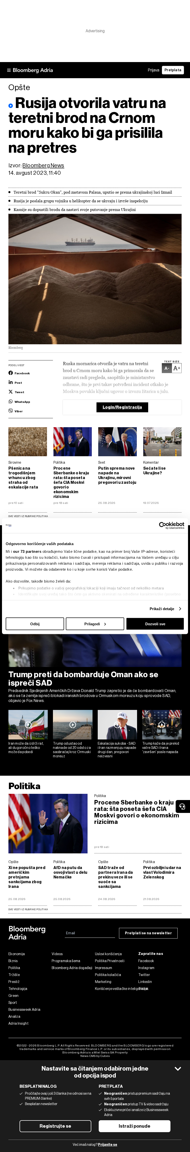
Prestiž (14, 982)
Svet (101, 462)
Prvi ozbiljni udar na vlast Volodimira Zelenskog (162, 872)
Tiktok (143, 989)
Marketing (103, 982)
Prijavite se (107, 1145)
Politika (59, 462)
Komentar (151, 462)
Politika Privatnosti (109, 961)
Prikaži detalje (162, 609)
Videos (57, 954)
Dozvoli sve (155, 624)
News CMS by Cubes (95, 1056)
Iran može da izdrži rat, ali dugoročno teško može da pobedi (26, 747)
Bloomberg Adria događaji (72, 968)
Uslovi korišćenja (108, 954)
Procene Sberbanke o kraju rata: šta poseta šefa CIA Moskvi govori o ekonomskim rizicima (71, 482)
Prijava (153, 70)
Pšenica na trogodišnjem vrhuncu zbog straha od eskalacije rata (23, 477)
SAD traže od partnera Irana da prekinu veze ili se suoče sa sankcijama (115, 877)
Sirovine (14, 462)
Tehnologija (17, 989)
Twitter (144, 975)
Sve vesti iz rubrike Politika (28, 516)
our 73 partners (27, 551)
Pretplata (173, 70)
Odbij (35, 624)
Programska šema (66, 961)
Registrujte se (55, 1126)
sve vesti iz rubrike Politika (28, 909)
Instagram (146, 968)
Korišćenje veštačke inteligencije (116, 989)
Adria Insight (18, 1023)
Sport (12, 1003)
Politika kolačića (108, 975)
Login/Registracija (122, 407)
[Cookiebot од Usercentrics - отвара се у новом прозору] (162, 525)
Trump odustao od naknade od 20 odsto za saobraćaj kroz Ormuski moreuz (72, 749)
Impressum (103, 968)
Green (13, 996)
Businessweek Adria (24, 1010)
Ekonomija (16, 954)
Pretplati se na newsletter (148, 933)
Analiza (14, 1016)
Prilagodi (92, 624)
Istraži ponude (134, 1126)
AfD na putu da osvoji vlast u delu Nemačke (70, 872)
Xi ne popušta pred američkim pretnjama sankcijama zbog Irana (26, 877)
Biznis (13, 961)
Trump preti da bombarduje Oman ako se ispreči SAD (83, 678)
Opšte (13, 862)
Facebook (146, 961)
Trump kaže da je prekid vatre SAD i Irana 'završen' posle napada (160, 747)
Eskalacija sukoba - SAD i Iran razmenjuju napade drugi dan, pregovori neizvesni (117, 749)
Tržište (14, 975)
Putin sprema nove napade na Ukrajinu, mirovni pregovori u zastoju (117, 475)
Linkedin (145, 982)
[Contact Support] (183, 806)
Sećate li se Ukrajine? (154, 470)
